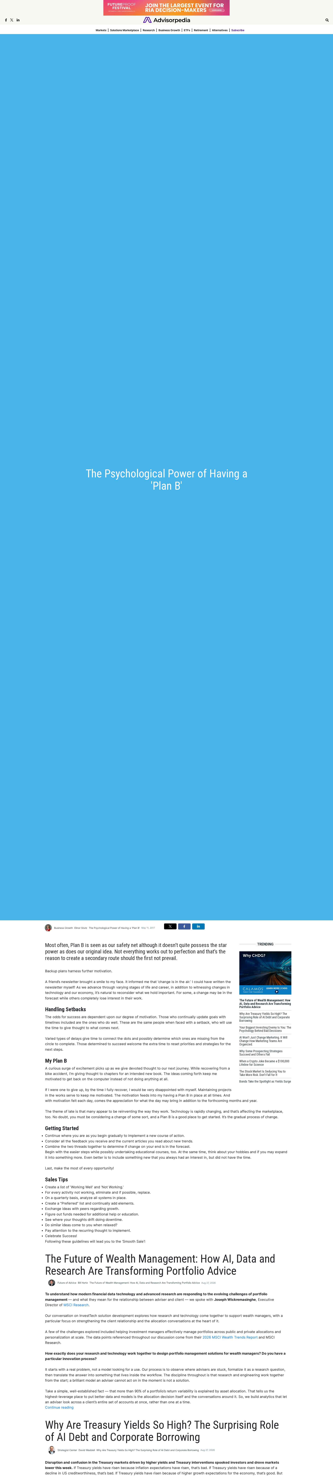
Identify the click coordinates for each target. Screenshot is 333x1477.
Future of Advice (67, 1282)
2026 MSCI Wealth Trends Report (230, 1337)
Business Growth (169, 30)
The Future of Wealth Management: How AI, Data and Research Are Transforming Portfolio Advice (144, 1282)
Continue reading (59, 1407)
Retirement (201, 30)
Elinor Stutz (80, 927)
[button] (170, 926)
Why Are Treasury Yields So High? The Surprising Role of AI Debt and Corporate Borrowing (147, 1450)
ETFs (187, 30)
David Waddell (87, 1450)
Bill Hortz (83, 1282)
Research (149, 30)
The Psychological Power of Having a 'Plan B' (114, 927)
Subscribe (237, 30)
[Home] (166, 20)
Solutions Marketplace (124, 30)
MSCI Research (76, 1305)
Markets (101, 30)
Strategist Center (67, 1450)
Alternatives (220, 30)
